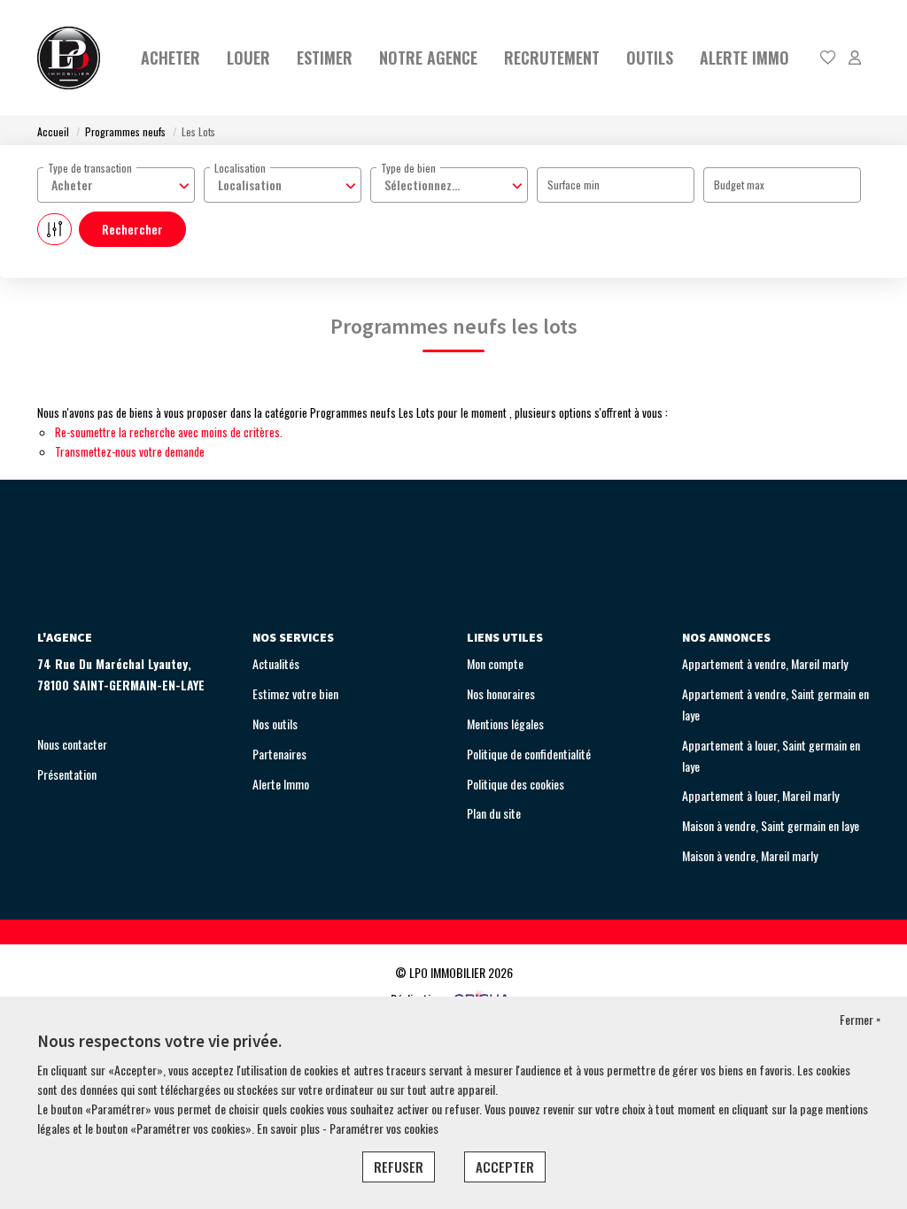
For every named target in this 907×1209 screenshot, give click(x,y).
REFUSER (398, 1166)
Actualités (275, 663)
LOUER (248, 57)
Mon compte (495, 663)
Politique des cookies (515, 783)
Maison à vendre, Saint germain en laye (770, 825)
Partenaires (279, 753)
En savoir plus (289, 1128)
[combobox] (116, 185)
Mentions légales (505, 723)
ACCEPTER (505, 1166)
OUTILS (649, 57)
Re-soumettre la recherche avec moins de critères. (169, 432)
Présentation (67, 774)
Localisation (240, 167)
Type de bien (408, 167)
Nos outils (275, 723)
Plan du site (494, 813)
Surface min (573, 184)
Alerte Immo (280, 783)
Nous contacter (72, 744)
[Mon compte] (855, 58)
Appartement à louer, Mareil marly (760, 795)
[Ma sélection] (828, 58)
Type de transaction (90, 167)
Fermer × (860, 1019)
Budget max (739, 184)
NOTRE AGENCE (428, 57)
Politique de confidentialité (529, 753)
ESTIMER (325, 57)
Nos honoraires (501, 693)
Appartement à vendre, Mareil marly (765, 663)
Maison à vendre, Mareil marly (750, 855)
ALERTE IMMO (744, 57)
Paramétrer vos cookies (383, 1128)
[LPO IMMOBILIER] (68, 57)
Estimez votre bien (295, 693)
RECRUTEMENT (552, 57)
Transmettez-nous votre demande (130, 451)
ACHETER (170, 57)
